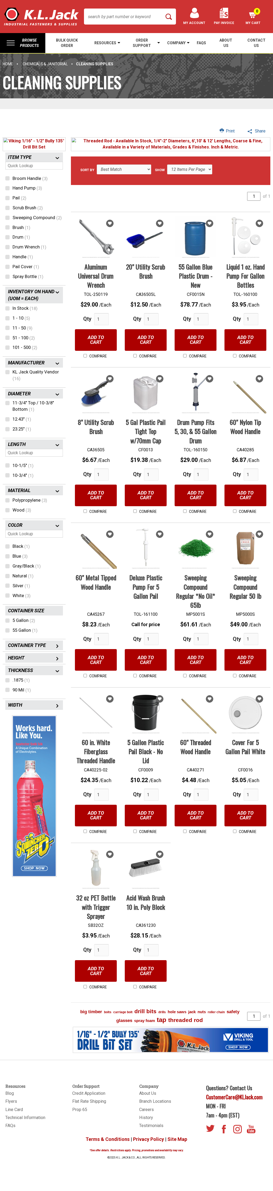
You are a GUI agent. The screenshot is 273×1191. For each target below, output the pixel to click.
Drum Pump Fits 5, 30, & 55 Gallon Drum (195, 431)
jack (192, 1011)
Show (160, 170)
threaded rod (185, 1020)
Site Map (177, 1139)
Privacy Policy (148, 1139)
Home (8, 64)
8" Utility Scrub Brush (96, 426)
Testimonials (151, 1125)
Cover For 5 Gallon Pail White (245, 746)
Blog (9, 1093)
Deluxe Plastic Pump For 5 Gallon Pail (145, 587)
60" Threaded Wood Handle (195, 746)
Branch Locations (155, 1101)
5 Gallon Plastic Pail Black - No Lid (145, 751)
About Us (147, 1093)
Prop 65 (79, 1109)
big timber (91, 1011)
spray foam (144, 1020)
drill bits (145, 1011)
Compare (98, 356)
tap (161, 1019)
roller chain (216, 1012)
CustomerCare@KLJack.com (234, 1097)
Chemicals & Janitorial (45, 64)
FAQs (10, 1125)
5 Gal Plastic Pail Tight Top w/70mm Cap (146, 431)
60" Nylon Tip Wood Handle (245, 426)
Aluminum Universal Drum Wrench (96, 276)
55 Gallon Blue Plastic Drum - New (195, 276)
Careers (146, 1109)
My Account (194, 23)
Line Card (14, 1109)
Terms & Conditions (108, 1139)
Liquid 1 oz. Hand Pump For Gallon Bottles (245, 276)
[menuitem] (22, 43)
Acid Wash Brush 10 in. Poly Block (145, 902)
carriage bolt (123, 1012)
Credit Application (88, 1093)
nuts (202, 1011)
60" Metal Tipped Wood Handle (96, 582)
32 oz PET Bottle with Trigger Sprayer (96, 907)
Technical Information (25, 1117)
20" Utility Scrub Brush (145, 271)
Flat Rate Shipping (89, 1101)
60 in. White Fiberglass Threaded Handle (96, 751)
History (146, 1117)
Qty (87, 319)
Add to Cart (96, 340)
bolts (107, 1012)
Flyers (11, 1101)
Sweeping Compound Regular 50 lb (246, 587)
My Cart (253, 17)
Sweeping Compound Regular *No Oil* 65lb (195, 591)
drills (162, 1012)
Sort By (87, 170)
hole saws (177, 1011)
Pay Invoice (224, 23)
